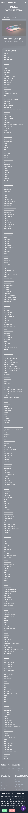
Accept (4, 810)
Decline (11, 810)
